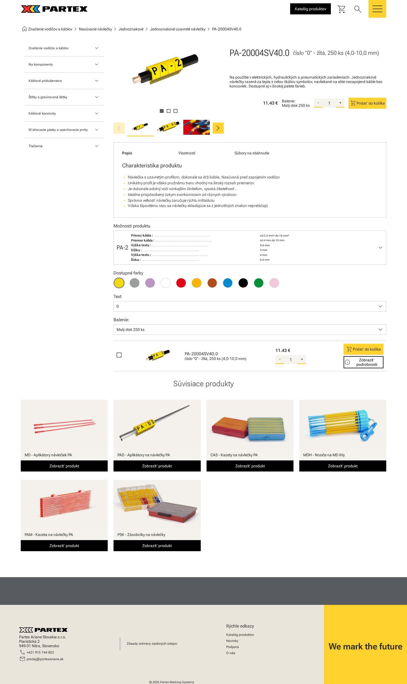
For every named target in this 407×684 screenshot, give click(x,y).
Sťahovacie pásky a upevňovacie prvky (58, 130)
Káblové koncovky (42, 113)
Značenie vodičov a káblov (49, 48)
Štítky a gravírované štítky (48, 97)
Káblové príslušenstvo (45, 81)
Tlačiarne (36, 146)
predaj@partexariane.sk (45, 659)
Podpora (232, 647)
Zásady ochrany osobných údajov (152, 644)
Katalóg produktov (240, 635)
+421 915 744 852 (40, 652)
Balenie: (288, 101)
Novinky (232, 641)
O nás (230, 653)
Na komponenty (41, 64)
